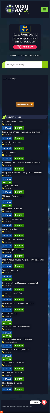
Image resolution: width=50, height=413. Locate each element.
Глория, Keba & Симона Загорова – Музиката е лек (23, 260)
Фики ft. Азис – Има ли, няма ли (15, 349)
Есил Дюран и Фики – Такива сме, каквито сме (21, 132)
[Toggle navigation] (44, 9)
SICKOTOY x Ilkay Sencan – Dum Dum (17, 339)
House (7, 342)
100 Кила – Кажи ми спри (12, 196)
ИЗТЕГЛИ (19, 128)
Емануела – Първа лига (12, 372)
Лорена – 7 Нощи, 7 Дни (12, 293)
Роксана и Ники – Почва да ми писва (17, 303)
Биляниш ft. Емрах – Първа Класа (16, 326)
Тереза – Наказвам (10, 270)
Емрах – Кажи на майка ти (13, 239)
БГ (5, 199)
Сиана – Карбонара (10, 313)
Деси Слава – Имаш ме (12, 209)
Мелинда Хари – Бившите (13, 250)
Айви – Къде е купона (11, 142)
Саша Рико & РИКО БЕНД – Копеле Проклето (21, 162)
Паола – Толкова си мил (12, 219)
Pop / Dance (13, 342)
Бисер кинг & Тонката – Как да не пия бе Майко (22, 173)
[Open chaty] (44, 402)
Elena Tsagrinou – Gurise (12, 383)
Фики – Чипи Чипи (10, 229)
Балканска (8, 386)
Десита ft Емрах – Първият (13, 362)
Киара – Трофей (9, 152)
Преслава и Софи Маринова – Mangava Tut (20, 283)
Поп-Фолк (8, 124)
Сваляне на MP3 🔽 (25, 104)
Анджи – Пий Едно (10, 185)
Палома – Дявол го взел (12, 121)
